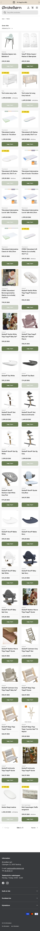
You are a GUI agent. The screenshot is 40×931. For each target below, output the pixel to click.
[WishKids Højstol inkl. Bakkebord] (10, 41)
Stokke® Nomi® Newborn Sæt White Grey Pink (8, 492)
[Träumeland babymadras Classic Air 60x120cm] (10, 236)
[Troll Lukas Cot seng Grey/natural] (30, 80)
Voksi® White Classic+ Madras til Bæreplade (29, 55)
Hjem (3, 18)
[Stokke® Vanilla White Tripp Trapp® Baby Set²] (10, 321)
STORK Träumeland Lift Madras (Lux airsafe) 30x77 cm (29, 251)
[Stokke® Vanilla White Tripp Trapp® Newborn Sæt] (30, 277)
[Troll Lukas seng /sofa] (10, 80)
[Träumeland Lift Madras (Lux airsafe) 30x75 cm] (30, 119)
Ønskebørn (9, 923)
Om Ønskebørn (5, 926)
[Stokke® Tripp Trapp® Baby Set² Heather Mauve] (30, 321)
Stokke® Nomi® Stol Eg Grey (29, 452)
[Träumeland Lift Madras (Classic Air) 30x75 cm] (10, 158)
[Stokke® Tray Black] (30, 362)
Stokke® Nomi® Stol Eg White (9, 452)
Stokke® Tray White (8, 376)
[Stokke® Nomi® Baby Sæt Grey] (10, 596)
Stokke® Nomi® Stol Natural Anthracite (28, 413)
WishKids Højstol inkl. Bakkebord (9, 55)
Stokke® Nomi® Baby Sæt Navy (29, 572)
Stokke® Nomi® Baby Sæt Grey (9, 611)
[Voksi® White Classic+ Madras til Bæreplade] (30, 41)
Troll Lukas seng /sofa (9, 93)
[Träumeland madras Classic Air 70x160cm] (10, 119)
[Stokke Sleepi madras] (10, 794)
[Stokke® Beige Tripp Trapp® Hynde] (30, 674)
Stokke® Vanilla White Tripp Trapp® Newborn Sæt (29, 292)
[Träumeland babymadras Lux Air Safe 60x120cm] (30, 197)
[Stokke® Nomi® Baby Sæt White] (10, 557)
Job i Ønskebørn (15, 926)
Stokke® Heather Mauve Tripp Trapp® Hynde (30, 611)
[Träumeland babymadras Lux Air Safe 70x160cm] (10, 197)
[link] (8, 827)
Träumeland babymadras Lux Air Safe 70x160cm (10, 211)
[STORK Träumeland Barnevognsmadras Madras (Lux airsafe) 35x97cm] (10, 277)
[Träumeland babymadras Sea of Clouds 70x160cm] (30, 158)
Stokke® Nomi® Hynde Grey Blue (29, 491)
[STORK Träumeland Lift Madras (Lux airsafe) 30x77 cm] (30, 236)
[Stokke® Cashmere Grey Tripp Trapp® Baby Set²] (10, 674)
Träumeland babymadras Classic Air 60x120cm (10, 250)
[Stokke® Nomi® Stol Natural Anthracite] (30, 399)
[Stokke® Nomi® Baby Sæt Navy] (30, 557)
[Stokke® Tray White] (10, 362)
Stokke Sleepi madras (9, 807)
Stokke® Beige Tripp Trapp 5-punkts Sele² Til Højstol (30, 729)
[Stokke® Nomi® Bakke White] (10, 518)
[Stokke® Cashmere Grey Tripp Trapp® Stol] (30, 635)
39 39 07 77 (9, 871)
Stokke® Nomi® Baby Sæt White (9, 572)
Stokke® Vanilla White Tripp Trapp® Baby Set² (9, 335)
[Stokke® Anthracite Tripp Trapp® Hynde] (10, 755)
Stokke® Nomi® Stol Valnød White (8, 413)
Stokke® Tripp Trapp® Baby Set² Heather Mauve (29, 336)
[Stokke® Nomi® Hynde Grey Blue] (30, 477)
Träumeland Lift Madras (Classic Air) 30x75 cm (10, 172)
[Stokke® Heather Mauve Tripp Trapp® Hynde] (30, 596)
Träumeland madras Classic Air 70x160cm (9, 133)
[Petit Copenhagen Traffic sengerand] (30, 794)
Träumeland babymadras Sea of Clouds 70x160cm (30, 172)
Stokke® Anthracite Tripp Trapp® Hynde (8, 769)
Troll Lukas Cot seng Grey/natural (28, 94)
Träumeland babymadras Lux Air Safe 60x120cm (30, 211)
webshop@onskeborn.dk (15, 868)
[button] (32, 7)
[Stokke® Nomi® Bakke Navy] (30, 518)
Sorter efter (5, 25)
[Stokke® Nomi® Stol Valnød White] (10, 399)
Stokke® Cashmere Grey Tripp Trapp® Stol (30, 650)
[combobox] (20, 12)
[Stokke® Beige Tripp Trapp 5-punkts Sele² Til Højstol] (30, 713)
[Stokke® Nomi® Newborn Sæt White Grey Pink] (10, 477)
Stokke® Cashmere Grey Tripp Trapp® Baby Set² (10, 689)
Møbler (8, 18)
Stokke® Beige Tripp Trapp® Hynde (28, 689)
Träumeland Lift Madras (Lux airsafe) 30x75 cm (30, 133)
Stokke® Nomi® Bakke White (9, 533)
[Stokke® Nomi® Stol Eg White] (10, 438)
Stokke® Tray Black (28, 376)
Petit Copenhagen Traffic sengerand (30, 808)
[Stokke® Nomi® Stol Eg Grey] (30, 438)
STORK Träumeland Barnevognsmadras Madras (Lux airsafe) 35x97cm (8, 294)
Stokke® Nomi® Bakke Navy (29, 533)
